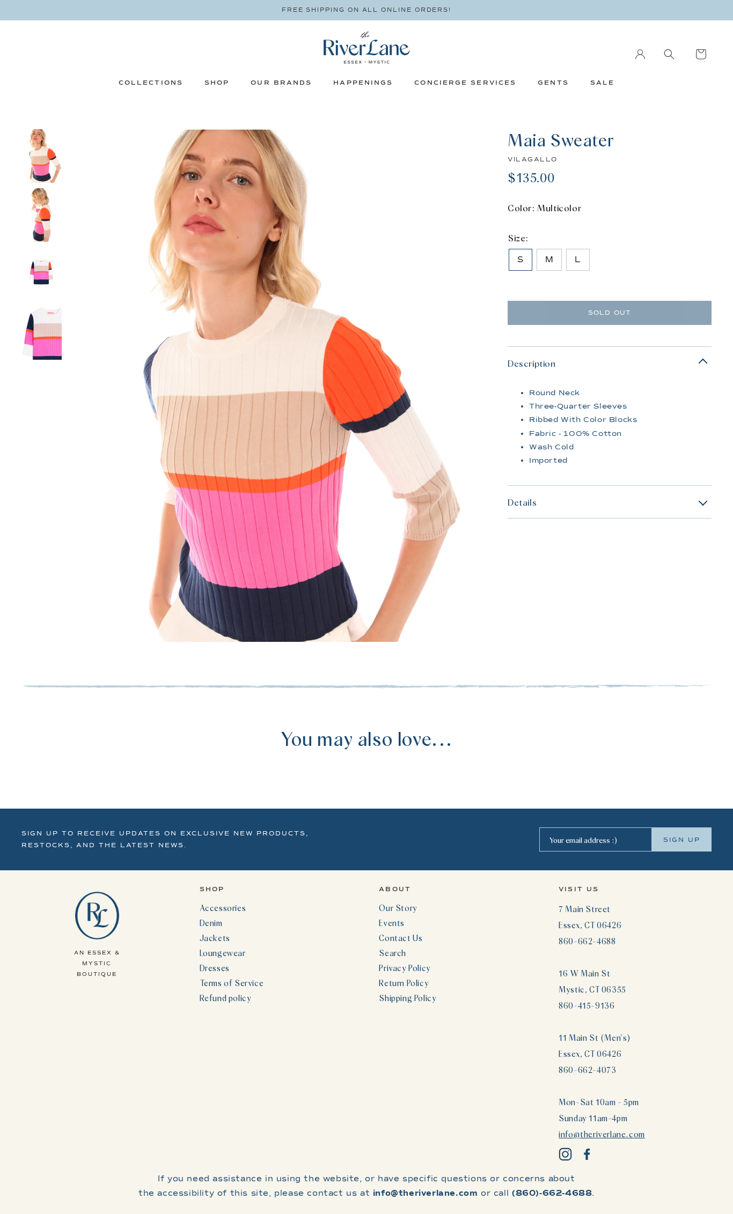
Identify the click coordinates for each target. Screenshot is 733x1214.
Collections (151, 82)
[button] (669, 54)
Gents (553, 82)
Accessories (223, 907)
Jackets (215, 937)
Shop (216, 82)
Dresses (215, 968)
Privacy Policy (404, 968)
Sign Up (681, 839)
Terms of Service (232, 983)
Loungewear (223, 952)
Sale (602, 82)
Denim (211, 922)
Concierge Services (465, 82)
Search (392, 952)
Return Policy (404, 983)
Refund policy (226, 998)
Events (392, 922)
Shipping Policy (407, 998)
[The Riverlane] (366, 47)
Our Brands (281, 82)
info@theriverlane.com (602, 1134)
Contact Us (400, 937)
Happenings (363, 82)
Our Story (398, 907)
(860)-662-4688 (552, 1193)
